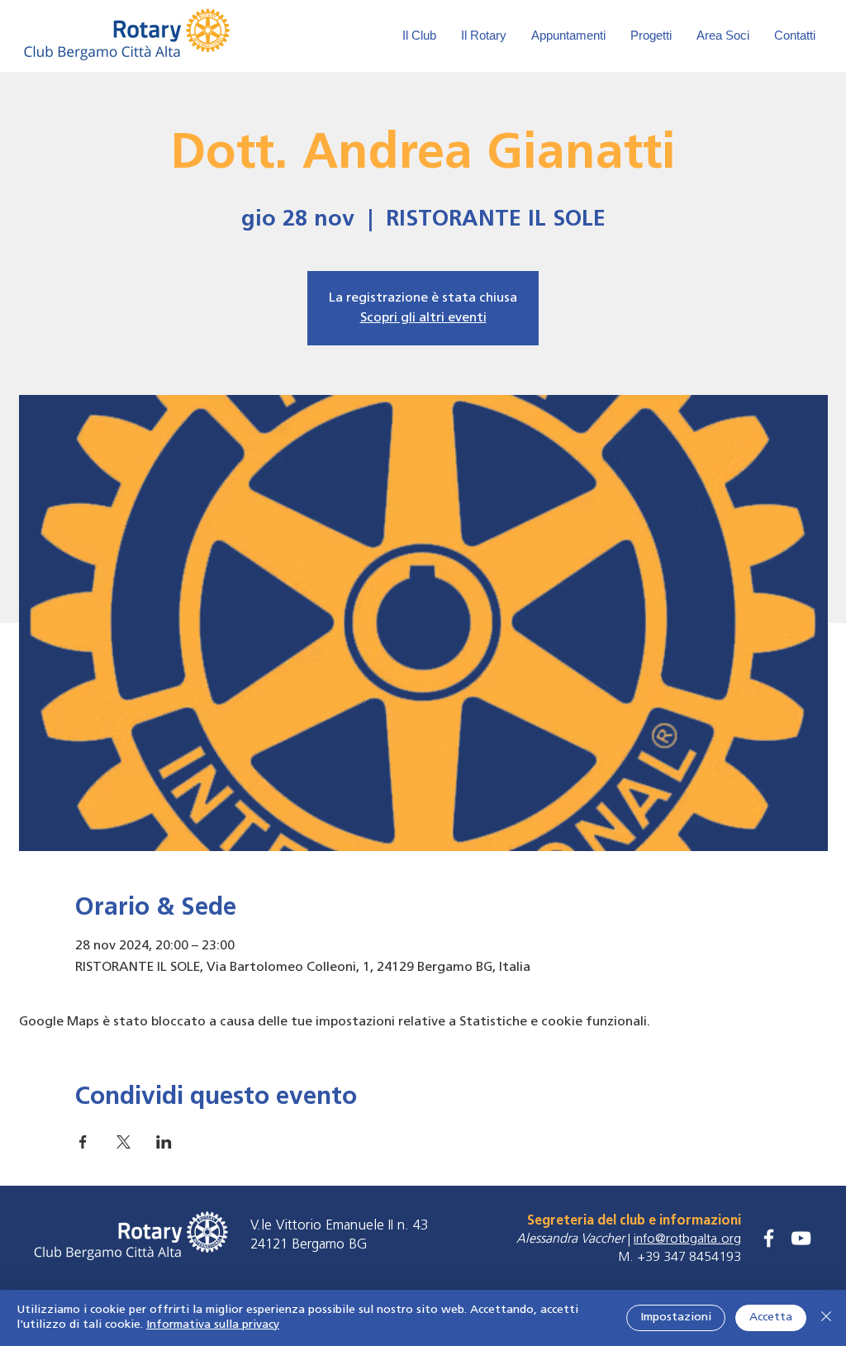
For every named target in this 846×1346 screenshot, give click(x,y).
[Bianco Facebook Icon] (769, 1238)
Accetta (770, 1317)
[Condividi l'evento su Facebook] (83, 1142)
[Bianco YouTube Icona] (801, 1238)
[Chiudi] (826, 1318)
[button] (723, 35)
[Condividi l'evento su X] (123, 1142)
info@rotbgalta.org (687, 1239)
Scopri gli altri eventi (423, 318)
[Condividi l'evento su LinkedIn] (164, 1142)
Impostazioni (675, 1317)
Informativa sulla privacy (212, 1325)
